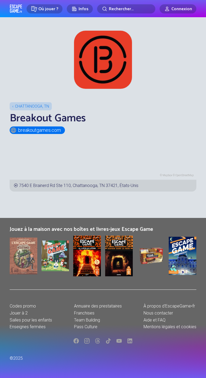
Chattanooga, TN (32, 106)
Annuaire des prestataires (98, 306)
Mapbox (167, 175)
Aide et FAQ (154, 320)
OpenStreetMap (184, 175)
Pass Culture (85, 326)
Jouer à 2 (19, 313)
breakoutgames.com (39, 130)
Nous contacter (158, 313)
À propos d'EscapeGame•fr (169, 306)
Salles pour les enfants (31, 320)
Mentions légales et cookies (170, 326)
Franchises (84, 313)
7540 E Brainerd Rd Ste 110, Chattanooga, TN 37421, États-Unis (78, 185)
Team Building (87, 320)
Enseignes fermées (28, 326)
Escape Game (16, 8)
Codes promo (23, 306)
